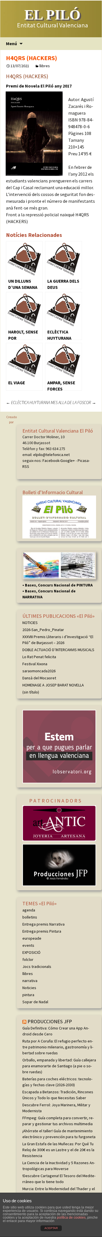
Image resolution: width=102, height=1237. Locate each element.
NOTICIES (30, 622)
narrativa (29, 980)
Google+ (67, 460)
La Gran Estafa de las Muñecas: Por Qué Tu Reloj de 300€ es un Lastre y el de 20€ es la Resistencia (58, 1149)
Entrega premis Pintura (41, 931)
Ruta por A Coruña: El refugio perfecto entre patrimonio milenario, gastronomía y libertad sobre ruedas (57, 1047)
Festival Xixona (34, 663)
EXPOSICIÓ (31, 952)
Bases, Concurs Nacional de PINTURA (59, 585)
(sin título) (30, 692)
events (28, 945)
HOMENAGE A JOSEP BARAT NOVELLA (53, 685)
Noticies (29, 987)
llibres (44, 65)
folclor (27, 959)
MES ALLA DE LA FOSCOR (73, 402)
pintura (28, 994)
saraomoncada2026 (39, 670)
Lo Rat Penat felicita (39, 656)
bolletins (29, 917)
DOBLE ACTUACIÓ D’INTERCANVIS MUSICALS (58, 649)
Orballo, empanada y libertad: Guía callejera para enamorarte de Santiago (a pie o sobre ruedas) (59, 1065)
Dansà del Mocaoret (39, 677)
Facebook (50, 460)
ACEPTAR (51, 1228)
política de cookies (71, 1217)
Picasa (83, 460)
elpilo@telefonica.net (51, 454)
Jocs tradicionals (36, 966)
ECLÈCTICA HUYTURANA (28, 402)
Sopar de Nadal (35, 1001)
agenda (28, 910)
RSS (25, 466)
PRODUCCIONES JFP (49, 1021)
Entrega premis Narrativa (43, 924)
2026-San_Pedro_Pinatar (43, 629)
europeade (31, 938)
